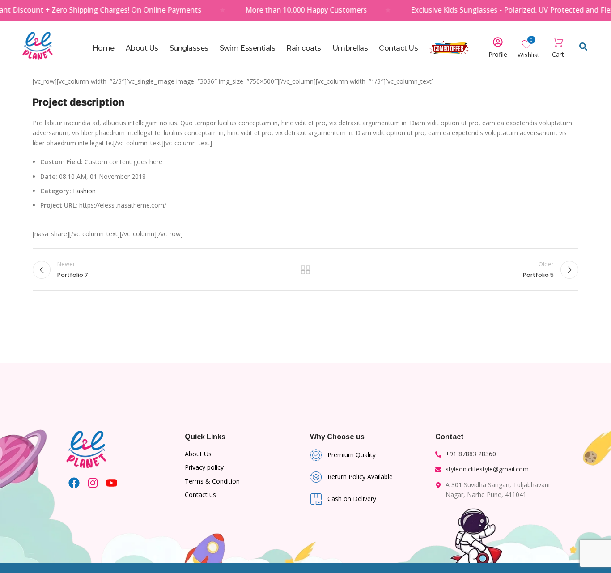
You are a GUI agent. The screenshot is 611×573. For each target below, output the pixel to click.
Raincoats (303, 48)
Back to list (305, 270)
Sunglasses (189, 48)
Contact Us (398, 48)
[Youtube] (111, 482)
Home (104, 48)
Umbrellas (350, 48)
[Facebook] (74, 482)
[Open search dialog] (583, 48)
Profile (497, 54)
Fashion (84, 191)
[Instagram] (92, 482)
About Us (142, 48)
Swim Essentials (248, 48)
